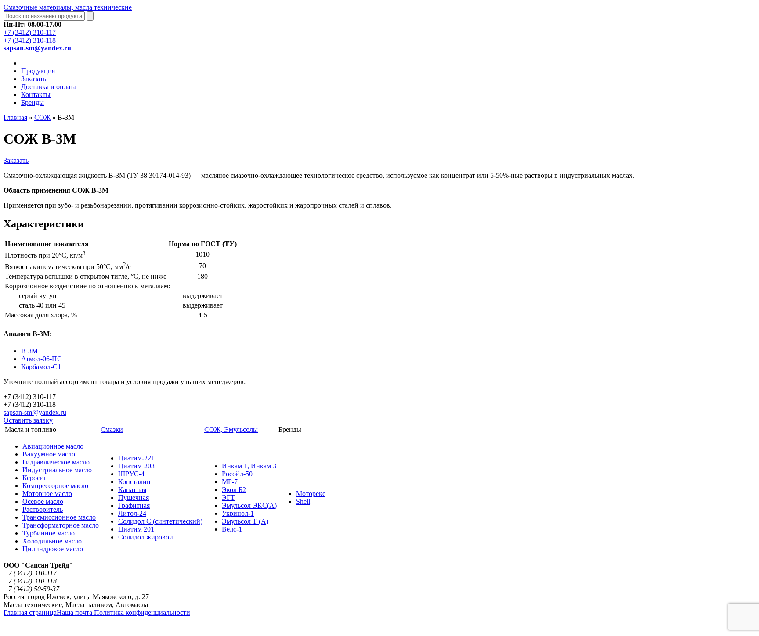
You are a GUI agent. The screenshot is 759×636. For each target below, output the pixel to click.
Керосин (35, 477)
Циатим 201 (136, 529)
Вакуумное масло (48, 454)
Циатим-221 (136, 458)
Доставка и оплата (48, 86)
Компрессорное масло (55, 485)
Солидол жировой (145, 537)
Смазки (112, 429)
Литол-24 (132, 513)
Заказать (33, 79)
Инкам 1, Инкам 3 (249, 466)
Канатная (132, 489)
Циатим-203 (136, 466)
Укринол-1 (238, 513)
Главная (15, 117)
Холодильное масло (52, 541)
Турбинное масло (48, 533)
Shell (303, 501)
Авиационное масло (52, 446)
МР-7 (230, 481)
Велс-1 (232, 529)
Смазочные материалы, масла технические (68, 7)
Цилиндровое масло (52, 549)
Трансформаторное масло (60, 525)
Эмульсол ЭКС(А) (249, 505)
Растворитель (42, 509)
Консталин (134, 481)
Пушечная (133, 497)
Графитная (134, 505)
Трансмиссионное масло (59, 517)
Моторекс (310, 493)
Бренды (32, 102)
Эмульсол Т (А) (245, 521)
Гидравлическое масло (56, 462)
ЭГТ (228, 497)
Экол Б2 (234, 489)
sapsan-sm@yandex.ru (35, 412)
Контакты (36, 94)
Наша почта (75, 612)
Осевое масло (42, 501)
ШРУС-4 (131, 474)
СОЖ (42, 117)
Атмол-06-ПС (41, 359)
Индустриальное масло (57, 470)
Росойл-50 (237, 474)
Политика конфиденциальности (142, 612)
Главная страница (30, 612)
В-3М (29, 351)
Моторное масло (47, 493)
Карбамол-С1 (41, 366)
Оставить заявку (28, 420)
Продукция (38, 71)
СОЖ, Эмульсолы (231, 429)
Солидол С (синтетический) (160, 521)
